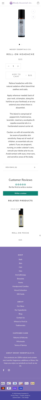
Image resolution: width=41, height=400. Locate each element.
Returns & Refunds (20, 338)
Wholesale (20, 341)
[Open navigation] (3, 3)
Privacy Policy (14, 395)
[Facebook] (3, 370)
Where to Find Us (20, 321)
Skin (20, 263)
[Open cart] (38, 3)
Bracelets (20, 279)
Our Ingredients (20, 310)
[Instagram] (9, 370)
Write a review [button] (20, 193)
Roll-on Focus (20, 233)
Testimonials (20, 325)
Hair (20, 267)
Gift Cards (20, 294)
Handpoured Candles (20, 286)
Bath (20, 259)
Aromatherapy (20, 275)
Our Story (20, 306)
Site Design (25, 397)
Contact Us (21, 318)
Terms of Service (20, 345)
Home (20, 282)
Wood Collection (20, 290)
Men (20, 271)
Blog (20, 314)
